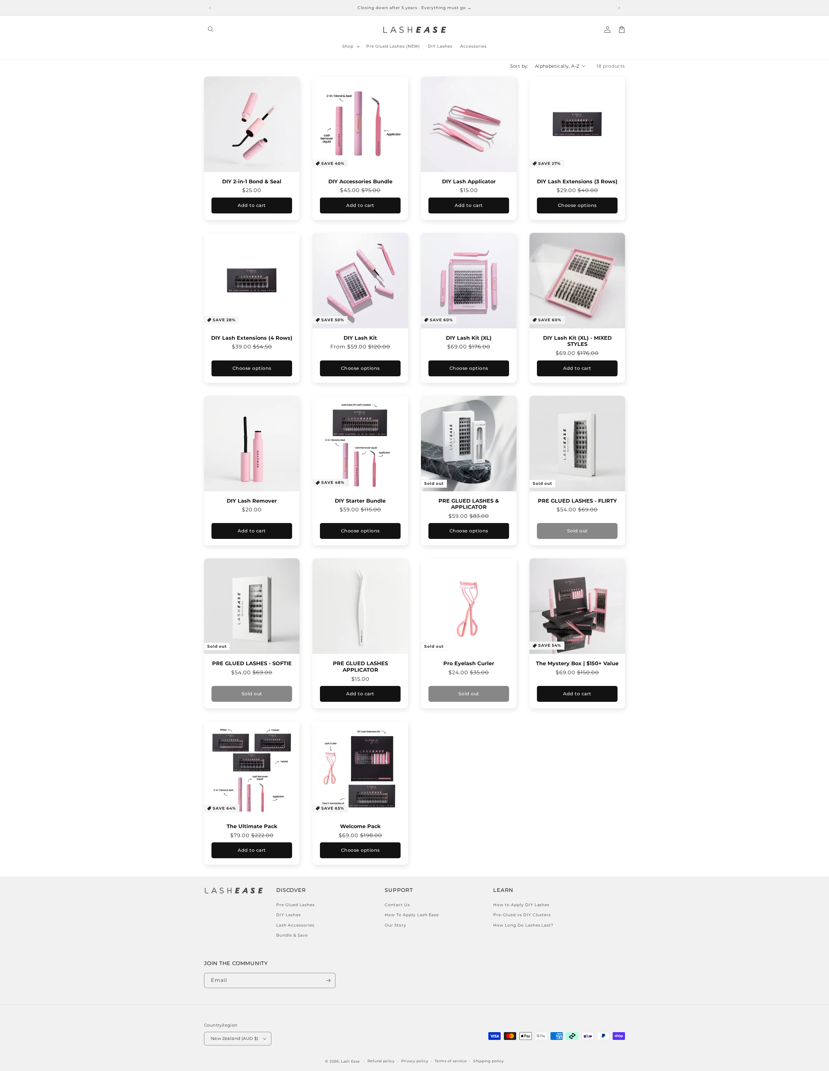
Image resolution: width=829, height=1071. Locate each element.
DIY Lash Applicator (469, 181)
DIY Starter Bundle (360, 501)
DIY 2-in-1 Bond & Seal (251, 181)
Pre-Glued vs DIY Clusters (522, 914)
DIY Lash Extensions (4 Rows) (251, 338)
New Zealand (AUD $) (234, 1038)
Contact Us (397, 904)
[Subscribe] (328, 980)
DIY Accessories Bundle (360, 181)
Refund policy (381, 1061)
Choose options (577, 205)
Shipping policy (488, 1061)
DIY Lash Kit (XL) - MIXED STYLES (577, 341)
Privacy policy (414, 1061)
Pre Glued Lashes (295, 904)
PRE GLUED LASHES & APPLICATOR (468, 504)
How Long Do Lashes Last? (523, 925)
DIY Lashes (288, 914)
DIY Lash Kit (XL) (469, 338)
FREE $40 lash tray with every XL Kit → (414, 7)
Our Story (395, 925)
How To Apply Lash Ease (412, 914)
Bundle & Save (292, 935)
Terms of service (451, 1061)
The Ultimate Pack (252, 826)
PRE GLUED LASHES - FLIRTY (577, 501)
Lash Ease (350, 1061)
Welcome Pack (360, 826)
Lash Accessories (295, 925)
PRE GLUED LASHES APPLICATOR (360, 666)
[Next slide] (619, 7)
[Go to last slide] (209, 7)
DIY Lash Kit (360, 338)
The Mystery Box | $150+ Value (577, 663)
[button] (211, 29)
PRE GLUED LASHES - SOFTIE (252, 663)
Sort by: (519, 66)
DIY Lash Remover (252, 501)
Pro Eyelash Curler (468, 663)
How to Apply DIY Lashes (521, 904)
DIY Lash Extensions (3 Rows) (577, 181)
